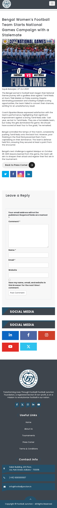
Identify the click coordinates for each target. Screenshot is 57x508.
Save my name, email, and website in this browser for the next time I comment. (27, 285)
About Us (28, 429)
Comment (14, 221)
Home (28, 422)
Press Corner (28, 442)
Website (12, 270)
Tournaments (28, 435)
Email (11, 260)
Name (12, 250)
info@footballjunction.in (20, 486)
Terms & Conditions (28, 448)
